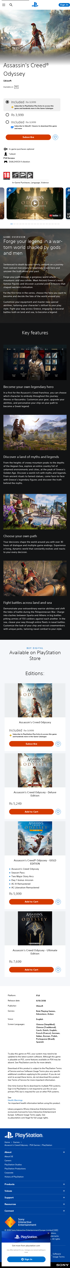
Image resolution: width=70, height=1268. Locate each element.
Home (7, 1142)
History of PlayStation (14, 1176)
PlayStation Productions (15, 1168)
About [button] (8, 1152)
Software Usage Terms (59, 1255)
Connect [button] (9, 1210)
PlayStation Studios (13, 1164)
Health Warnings (15, 1100)
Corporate (9, 1172)
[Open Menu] (3, 5)
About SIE (9, 1156)
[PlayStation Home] (35, 4)
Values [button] (8, 1190)
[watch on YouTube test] (55, 215)
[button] (35, 203)
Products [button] (9, 1184)
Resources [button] (10, 1204)
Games (16, 1142)
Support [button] (9, 1197)
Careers (8, 1160)
